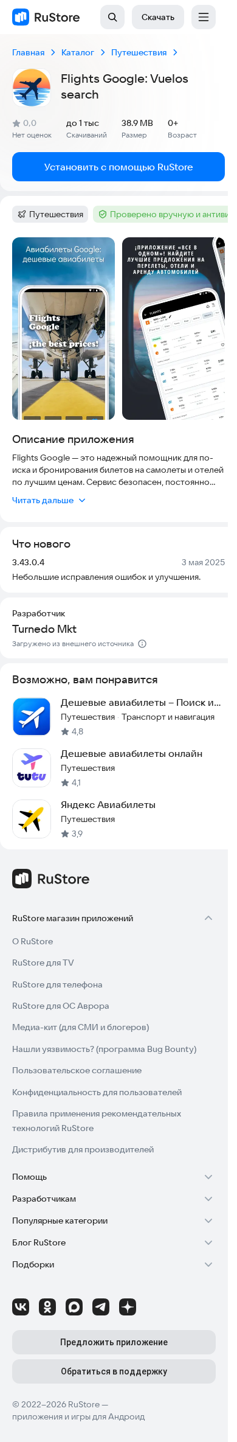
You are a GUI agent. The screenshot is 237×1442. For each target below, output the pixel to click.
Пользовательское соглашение (77, 1070)
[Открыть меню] (203, 17)
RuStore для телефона (57, 984)
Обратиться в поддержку (114, 1371)
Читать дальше (43, 500)
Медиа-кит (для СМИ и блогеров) (80, 1027)
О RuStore (32, 941)
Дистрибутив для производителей (83, 1149)
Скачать (158, 17)
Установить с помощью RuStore (118, 167)
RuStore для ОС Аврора (60, 1005)
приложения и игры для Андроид (78, 1416)
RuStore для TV (43, 962)
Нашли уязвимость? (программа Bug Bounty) (104, 1048)
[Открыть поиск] (112, 17)
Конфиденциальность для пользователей (97, 1092)
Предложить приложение (114, 1342)
